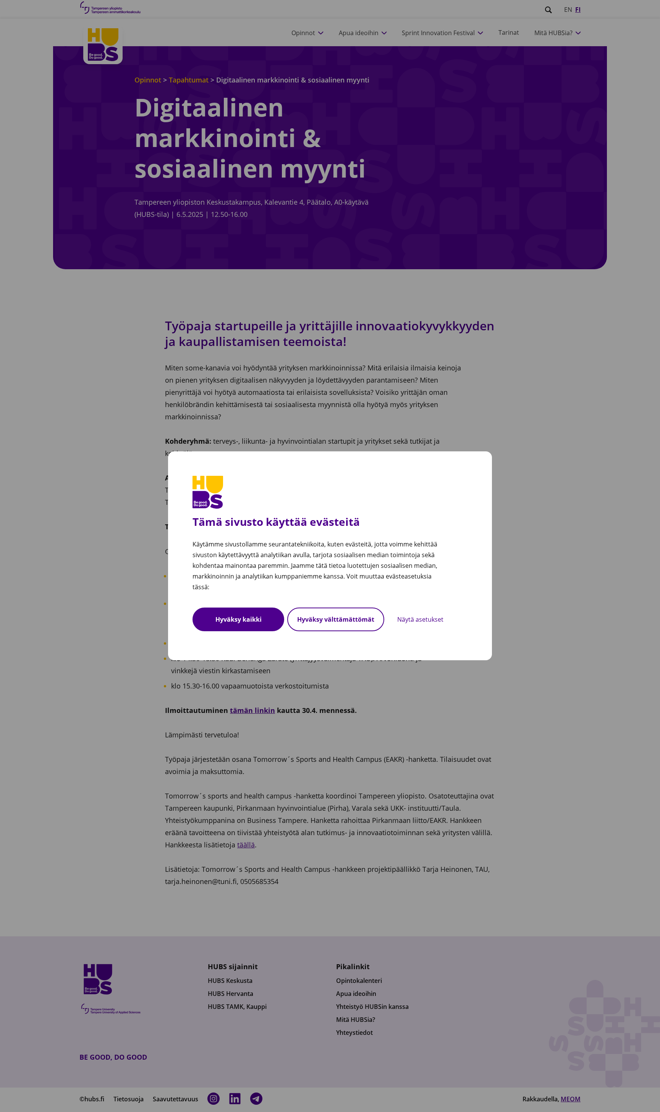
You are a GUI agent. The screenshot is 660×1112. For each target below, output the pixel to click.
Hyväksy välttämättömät (335, 620)
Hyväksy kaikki (238, 620)
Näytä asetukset (420, 620)
